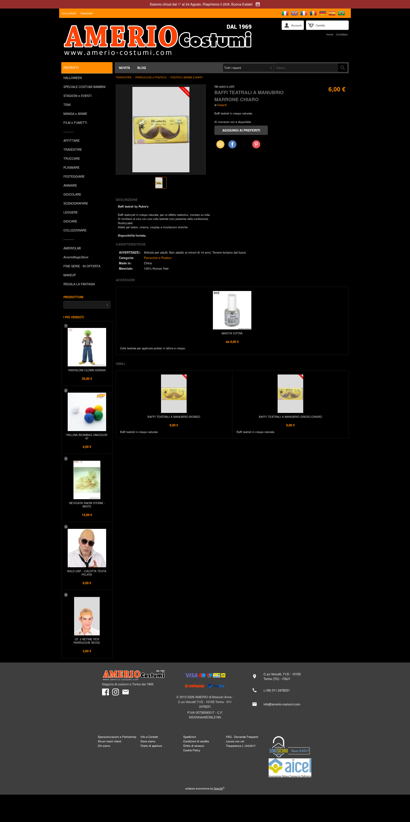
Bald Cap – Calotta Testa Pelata (86, 572)
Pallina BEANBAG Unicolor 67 (86, 436)
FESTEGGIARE (74, 176)
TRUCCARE (71, 158)
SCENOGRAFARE (75, 203)
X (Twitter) (244, 145)
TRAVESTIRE (72, 149)
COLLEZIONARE (74, 230)
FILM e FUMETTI (75, 122)
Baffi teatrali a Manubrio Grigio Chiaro (290, 417)
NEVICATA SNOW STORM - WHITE (87, 504)
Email (219, 144)
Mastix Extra (232, 333)
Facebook (232, 144)
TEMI (67, 104)
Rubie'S (222, 105)
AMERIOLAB (72, 248)
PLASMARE (71, 167)
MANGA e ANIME (75, 113)
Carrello (320, 25)
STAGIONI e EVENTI (77, 96)
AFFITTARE (71, 140)
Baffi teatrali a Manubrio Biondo (174, 417)
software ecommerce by (205, 788)
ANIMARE (70, 185)
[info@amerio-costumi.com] (278, 704)
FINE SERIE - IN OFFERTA (81, 266)
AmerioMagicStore (75, 257)
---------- (68, 131)
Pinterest (256, 144)
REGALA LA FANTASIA (79, 284)
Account (296, 25)
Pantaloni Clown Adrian (86, 370)
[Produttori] (86, 305)
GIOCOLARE (72, 194)
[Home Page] (168, 40)
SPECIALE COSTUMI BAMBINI (84, 87)
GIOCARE (70, 221)
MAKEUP (69, 275)
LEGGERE (70, 212)
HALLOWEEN (72, 78)
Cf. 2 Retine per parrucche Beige (86, 641)
